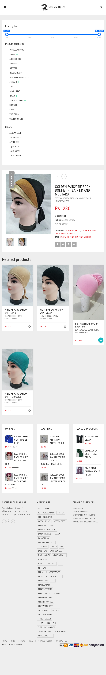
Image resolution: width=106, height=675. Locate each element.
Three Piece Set (44, 619)
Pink (72, 237)
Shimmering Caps (45, 598)
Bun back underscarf (84, 330)
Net (60, 564)
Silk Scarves (43, 610)
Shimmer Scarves (45, 602)
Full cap (57, 534)
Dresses (13, 68)
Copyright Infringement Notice (85, 522)
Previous (7, 201)
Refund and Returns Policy (84, 518)
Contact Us (61, 641)
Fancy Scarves (44, 534)
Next (49, 201)
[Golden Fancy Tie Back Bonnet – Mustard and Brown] (57, 176)
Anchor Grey (15, 137)
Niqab (12, 96)
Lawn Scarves (56, 551)
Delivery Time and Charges (84, 515)
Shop (13, 641)
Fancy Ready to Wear (47, 530)
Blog (22, 641)
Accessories (15, 59)
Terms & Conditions (81, 512)
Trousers (14, 114)
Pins (53, 581)
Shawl (12, 109)
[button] (29, 327)
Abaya (12, 54)
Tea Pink (79, 237)
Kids (11, 86)
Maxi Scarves (44, 555)
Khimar (54, 547)
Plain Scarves (44, 585)
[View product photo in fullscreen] (46, 229)
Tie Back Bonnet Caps (80, 198)
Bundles (13, 63)
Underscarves (62, 201)
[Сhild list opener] (17, 54)
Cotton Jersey (62, 198)
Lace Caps (42, 551)
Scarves (13, 105)
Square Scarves (45, 615)
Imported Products (19, 77)
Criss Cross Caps (45, 526)
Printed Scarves (45, 589)
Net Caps (42, 568)
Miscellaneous (16, 50)
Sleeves (55, 610)
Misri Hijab (14, 91)
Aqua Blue (14, 146)
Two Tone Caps (44, 632)
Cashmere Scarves (46, 513)
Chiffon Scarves (45, 517)
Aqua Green (14, 151)
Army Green (15, 156)
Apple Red (14, 142)
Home (4, 641)
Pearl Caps (43, 581)
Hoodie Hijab (15, 73)
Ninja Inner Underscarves (49, 572)
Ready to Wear (16, 100)
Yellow (87, 237)
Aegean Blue (15, 133)
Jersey (60, 542)
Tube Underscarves (46, 627)
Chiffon (61, 513)
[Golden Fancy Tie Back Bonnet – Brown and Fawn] (64, 176)
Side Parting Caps (45, 606)
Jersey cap (42, 547)
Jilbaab (13, 82)
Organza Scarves (54, 576)
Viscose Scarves (45, 636)
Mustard (64, 237)
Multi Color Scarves (47, 564)
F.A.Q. (31, 641)
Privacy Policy (79, 508)
